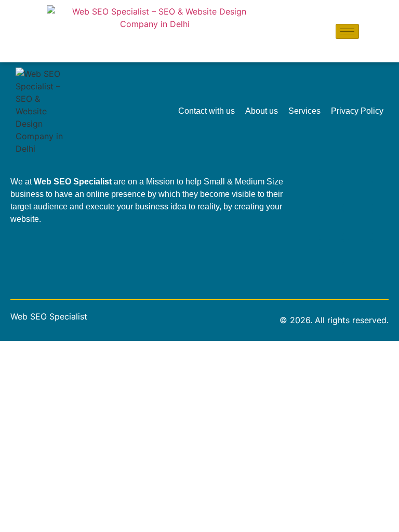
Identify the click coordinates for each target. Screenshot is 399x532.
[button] (369, 31)
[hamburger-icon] (347, 31)
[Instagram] (331, 223)
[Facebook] (360, 194)
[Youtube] (360, 223)
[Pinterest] (331, 252)
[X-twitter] (360, 252)
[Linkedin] (331, 194)
